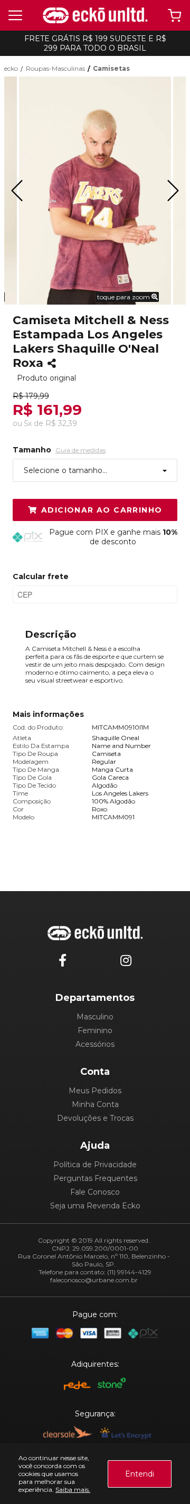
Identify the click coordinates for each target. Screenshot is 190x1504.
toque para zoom (124, 297)
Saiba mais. (72, 1489)
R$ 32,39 (61, 423)
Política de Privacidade (95, 1164)
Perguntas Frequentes (95, 1178)
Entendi (139, 1474)
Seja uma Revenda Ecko (95, 1205)
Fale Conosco (95, 1192)
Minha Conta (95, 1104)
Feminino (95, 1030)
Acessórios (95, 1044)
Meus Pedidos (95, 1090)
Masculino (95, 1016)
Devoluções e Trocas (95, 1118)
